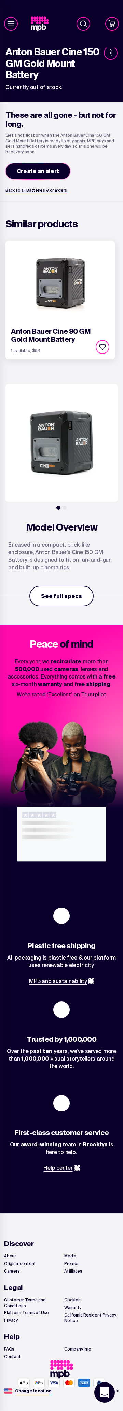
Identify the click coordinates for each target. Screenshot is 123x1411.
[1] (58, 508)
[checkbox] (102, 347)
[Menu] (11, 24)
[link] (42, 23)
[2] (65, 508)
